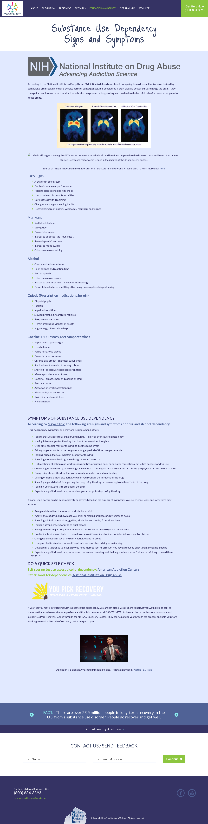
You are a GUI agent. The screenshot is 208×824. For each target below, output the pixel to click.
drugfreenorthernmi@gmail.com (30, 798)
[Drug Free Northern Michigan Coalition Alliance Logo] (12, 8)
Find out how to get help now (102, 729)
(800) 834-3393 (194, 8)
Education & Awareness (103, 8)
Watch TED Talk (142, 669)
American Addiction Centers (118, 569)
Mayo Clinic (56, 424)
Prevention (48, 8)
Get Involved (127, 8)
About (35, 8)
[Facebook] (181, 793)
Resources (144, 8)
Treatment (65, 8)
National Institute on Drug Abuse (97, 575)
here (162, 168)
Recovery (80, 8)
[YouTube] (192, 793)
